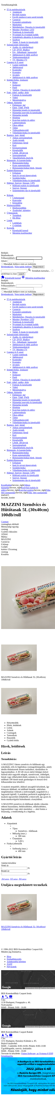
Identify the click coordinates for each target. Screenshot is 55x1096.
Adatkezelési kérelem (16, 961)
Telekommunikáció (20, 57)
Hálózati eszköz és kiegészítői (25, 185)
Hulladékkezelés (14, 959)
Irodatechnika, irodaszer (17, 80)
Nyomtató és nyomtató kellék (25, 35)
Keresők (10, 228)
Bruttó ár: (5, 871)
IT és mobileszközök (16, 9)
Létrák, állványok (20, 153)
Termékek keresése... (39, 271)
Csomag (4, 521)
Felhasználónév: (8, 258)
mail (10, 996)
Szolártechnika (19, 178)
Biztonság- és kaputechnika (19, 160)
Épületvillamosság (15, 170)
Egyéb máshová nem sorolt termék (27, 17)
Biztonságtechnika (20, 163)
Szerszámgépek (19, 155)
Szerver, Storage (19, 188)
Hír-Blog (16, 218)
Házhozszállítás (14, 205)
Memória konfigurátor (22, 233)
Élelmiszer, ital (18, 105)
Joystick (16, 75)
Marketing (17, 24)
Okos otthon (17, 125)
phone (6, 996)
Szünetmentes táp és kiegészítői (26, 190)
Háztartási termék (20, 115)
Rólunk (10, 195)
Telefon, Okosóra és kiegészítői (26, 90)
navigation (3, 996)
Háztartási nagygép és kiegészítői (27, 112)
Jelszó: (4, 261)
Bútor (14, 82)
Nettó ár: (5, 865)
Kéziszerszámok (19, 148)
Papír (14, 87)
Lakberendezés (19, 122)
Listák (9, 220)
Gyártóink (16, 225)
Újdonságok (12, 213)
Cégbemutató (18, 198)
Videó (15, 97)
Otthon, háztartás (14, 102)
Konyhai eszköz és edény (23, 120)
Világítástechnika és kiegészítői (26, 133)
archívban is (6, 274)
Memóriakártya (19, 100)
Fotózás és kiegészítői (22, 95)
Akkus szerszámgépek (22, 138)
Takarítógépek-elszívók (22, 158)
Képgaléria (17, 203)
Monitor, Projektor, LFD (23, 29)
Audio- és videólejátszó (22, 47)
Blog (9, 956)
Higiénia (16, 117)
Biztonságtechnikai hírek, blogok (27, 168)
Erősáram (16, 173)
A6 (22, 879)
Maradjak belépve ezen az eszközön (20, 264)
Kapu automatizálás (21, 165)
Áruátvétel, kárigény (21, 210)
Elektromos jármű (20, 143)
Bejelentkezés (7, 266)
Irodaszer (16, 85)
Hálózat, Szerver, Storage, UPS (21, 183)
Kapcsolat (16, 200)
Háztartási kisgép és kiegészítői (26, 110)
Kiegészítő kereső (20, 230)
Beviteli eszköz (19, 14)
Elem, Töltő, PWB (20, 107)
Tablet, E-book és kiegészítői (25, 42)
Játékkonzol (17, 67)
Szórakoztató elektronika (18, 45)
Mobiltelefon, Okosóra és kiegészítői (28, 27)
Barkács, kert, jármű (16, 135)
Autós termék (18, 140)
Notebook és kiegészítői (23, 32)
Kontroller (17, 70)
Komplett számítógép (21, 22)
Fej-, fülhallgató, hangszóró (24, 52)
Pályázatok (11, 966)
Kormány (16, 72)
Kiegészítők (17, 150)
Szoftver (16, 40)
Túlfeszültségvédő (20, 130)
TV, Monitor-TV (19, 60)
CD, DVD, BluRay (21, 50)
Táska (15, 128)
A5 (14, 879)
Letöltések (17, 223)
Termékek (16, 215)
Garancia (16, 19)
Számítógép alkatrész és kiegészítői (28, 37)
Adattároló (17, 12)
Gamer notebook (19, 65)
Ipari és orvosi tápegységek (24, 175)
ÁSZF (9, 964)
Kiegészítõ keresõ (11, 278)
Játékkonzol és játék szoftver (25, 55)
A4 (5, 879)
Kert (14, 145)
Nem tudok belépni (23, 266)
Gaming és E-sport (15, 62)
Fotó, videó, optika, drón (18, 92)
